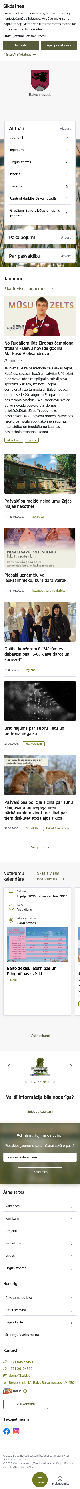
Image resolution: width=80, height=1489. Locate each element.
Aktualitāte (13, 440)
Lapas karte (14, 1322)
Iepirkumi (12, 1218)
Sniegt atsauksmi (40, 1111)
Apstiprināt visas (59, 45)
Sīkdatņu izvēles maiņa (22, 1335)
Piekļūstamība (15, 1310)
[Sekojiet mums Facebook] (6, 1431)
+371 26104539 (21, 1369)
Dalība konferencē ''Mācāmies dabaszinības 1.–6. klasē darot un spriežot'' (36, 654)
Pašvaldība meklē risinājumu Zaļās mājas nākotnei (38, 503)
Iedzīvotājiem (34, 743)
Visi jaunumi (40, 847)
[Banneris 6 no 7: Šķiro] (40, 1066)
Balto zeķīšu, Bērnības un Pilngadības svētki (31, 971)
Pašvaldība (37, 516)
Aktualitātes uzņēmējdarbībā (48, 590)
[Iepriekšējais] (9, 1066)
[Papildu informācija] (25, 1391)
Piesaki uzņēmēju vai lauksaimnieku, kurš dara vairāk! (36, 577)
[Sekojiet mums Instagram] (16, 1431)
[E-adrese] (12, 1391)
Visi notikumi (40, 1036)
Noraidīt (21, 45)
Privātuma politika (18, 1297)
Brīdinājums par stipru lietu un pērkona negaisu (34, 730)
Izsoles (10, 1255)
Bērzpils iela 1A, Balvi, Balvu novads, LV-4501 (42, 1382)
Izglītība (30, 670)
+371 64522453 (21, 1362)
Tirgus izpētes (15, 1268)
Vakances (12, 1206)
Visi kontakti (26, 1404)
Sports (32, 440)
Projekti (11, 1231)
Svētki (13, 980)
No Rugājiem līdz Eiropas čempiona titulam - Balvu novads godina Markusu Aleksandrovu (38, 348)
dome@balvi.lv (19, 1375)
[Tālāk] (71, 1066)
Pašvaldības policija (57, 828)
